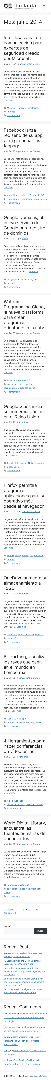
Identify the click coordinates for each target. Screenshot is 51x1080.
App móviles (22, 195)
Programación (14, 380)
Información (21, 463)
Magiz (7, 1050)
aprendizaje (13, 889)
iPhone (29, 199)
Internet (11, 111)
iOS (42, 195)
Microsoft (11, 108)
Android (11, 195)
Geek (9, 467)
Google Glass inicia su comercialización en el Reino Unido (24, 411)
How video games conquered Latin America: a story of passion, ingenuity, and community (25, 971)
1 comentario (13, 115)
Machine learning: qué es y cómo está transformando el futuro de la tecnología (25, 1017)
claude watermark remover (17, 1037)
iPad (23, 199)
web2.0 (39, 722)
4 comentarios (14, 808)
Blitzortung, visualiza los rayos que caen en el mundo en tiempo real (25, 664)
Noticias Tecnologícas (28, 108)
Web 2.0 (26, 380)
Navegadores (21, 555)
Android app (13, 199)
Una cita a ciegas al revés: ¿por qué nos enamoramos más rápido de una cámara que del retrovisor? (24, 981)
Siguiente (10, 913)
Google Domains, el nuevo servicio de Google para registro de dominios (24, 225)
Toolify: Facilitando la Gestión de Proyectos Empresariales (22, 1041)
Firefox (10, 555)
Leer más (8, 100)
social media (40, 199)
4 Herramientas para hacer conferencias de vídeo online (24, 746)
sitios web (25, 889)
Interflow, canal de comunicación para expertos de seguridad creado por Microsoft (23, 48)
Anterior (9, 909)
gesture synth (10, 1027)
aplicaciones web (15, 384)
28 (37, 909)
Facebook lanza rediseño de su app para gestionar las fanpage (23, 137)
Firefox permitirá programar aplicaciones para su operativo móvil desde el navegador (24, 496)
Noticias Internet (36, 463)
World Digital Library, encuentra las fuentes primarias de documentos (25, 830)
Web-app (21, 718)
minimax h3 (9, 1060)
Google (10, 279)
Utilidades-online (26, 388)
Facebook (34, 195)
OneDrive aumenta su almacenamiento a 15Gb (25, 583)
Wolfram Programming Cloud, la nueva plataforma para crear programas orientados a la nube (24, 314)
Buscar (7, 926)
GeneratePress (40, 1076)
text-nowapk (10, 1013)
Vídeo (10, 801)
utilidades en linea (25, 722)
